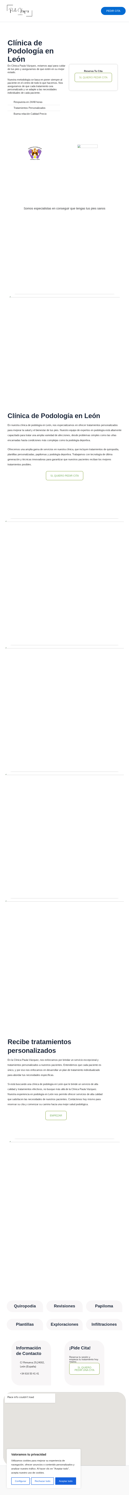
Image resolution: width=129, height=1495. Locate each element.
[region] (44, 1468)
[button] (113, 11)
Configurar (20, 1481)
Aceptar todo (66, 1481)
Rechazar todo (42, 1481)
